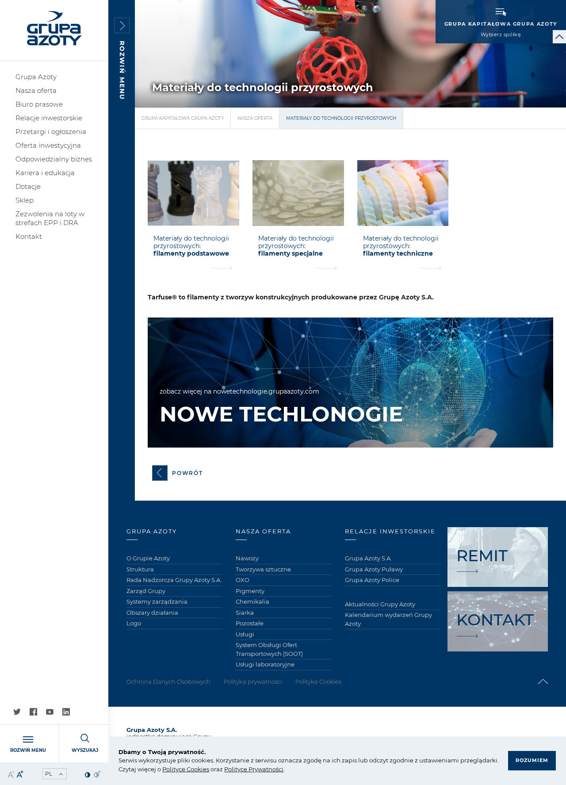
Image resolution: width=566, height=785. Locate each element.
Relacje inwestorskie (48, 118)
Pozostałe (250, 623)
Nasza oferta (36, 90)
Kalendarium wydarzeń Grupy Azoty (388, 619)
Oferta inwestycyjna (48, 145)
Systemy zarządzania (156, 601)
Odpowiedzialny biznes (53, 159)
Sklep (24, 200)
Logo (133, 623)
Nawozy (247, 558)
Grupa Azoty (36, 77)
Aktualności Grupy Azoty (380, 604)
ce (182, 769)
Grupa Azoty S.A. (368, 558)
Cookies (197, 769)
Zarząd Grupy (145, 590)
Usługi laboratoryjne (265, 664)
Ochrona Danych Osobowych (168, 681)
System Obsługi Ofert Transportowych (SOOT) (269, 649)
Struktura (140, 569)
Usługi (245, 634)
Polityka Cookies (318, 681)
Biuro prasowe (39, 104)
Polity (170, 769)
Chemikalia (252, 601)
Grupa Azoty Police (372, 579)
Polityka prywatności (253, 681)
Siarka (245, 612)
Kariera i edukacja (45, 172)
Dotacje (28, 186)
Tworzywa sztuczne (263, 569)
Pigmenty (250, 590)
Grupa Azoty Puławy (374, 569)
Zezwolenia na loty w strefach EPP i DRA (49, 218)
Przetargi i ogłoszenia (50, 131)
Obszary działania (152, 612)
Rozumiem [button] (532, 760)
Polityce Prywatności (253, 769)
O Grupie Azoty (148, 558)
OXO (242, 579)
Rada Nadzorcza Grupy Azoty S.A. (174, 579)
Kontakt (28, 236)
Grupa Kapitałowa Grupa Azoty (183, 118)
